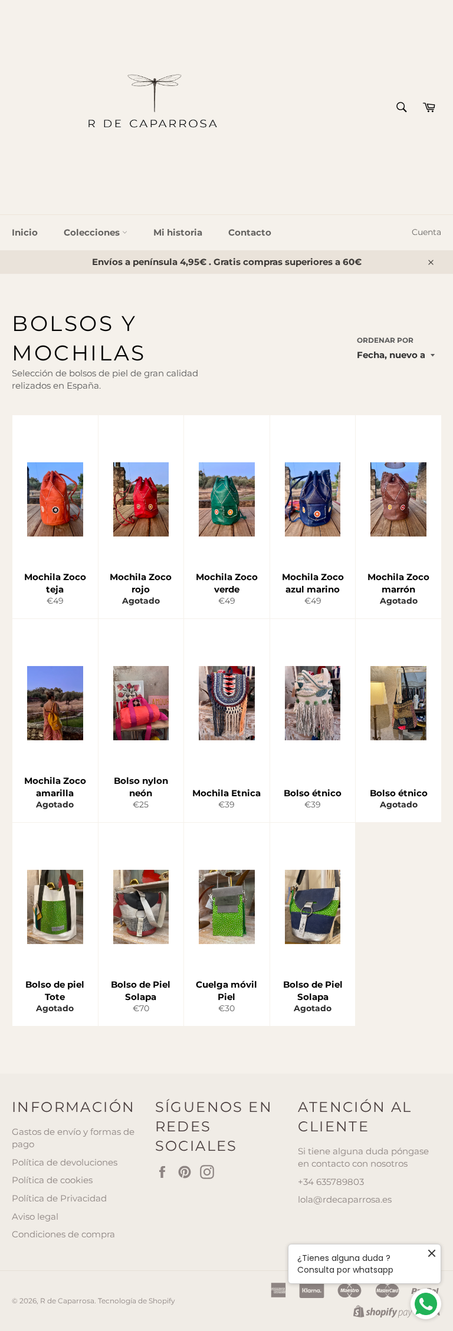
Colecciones (93, 232)
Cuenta (426, 232)
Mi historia (177, 232)
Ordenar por (385, 340)
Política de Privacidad (59, 1198)
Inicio (25, 232)
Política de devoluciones (64, 1162)
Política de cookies (52, 1180)
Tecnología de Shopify (136, 1300)
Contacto (249, 232)
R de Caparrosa (67, 1300)
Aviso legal (35, 1216)
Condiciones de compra (63, 1234)
